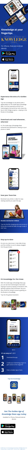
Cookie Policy (10, 449)
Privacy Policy (3, 449)
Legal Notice (22, 449)
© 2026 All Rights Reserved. (14, 447)
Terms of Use (16, 449)
